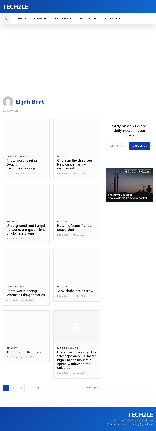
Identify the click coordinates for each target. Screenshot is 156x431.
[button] (5, 18)
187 (38, 387)
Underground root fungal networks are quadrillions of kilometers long (25, 229)
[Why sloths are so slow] (77, 265)
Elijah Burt (11, 173)
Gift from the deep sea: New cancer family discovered (75, 164)
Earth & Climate (16, 156)
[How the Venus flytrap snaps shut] (77, 200)
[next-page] (47, 388)
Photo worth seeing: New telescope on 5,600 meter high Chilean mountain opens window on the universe (76, 360)
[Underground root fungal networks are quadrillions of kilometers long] (26, 200)
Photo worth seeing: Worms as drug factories (25, 292)
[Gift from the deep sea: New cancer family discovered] (77, 135)
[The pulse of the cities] (26, 327)
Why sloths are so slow (75, 291)
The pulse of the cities (23, 352)
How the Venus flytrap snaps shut (74, 227)
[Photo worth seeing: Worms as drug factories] (26, 265)
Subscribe (140, 145)
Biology (62, 156)
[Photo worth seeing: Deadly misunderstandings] (26, 135)
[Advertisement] (78, 58)
